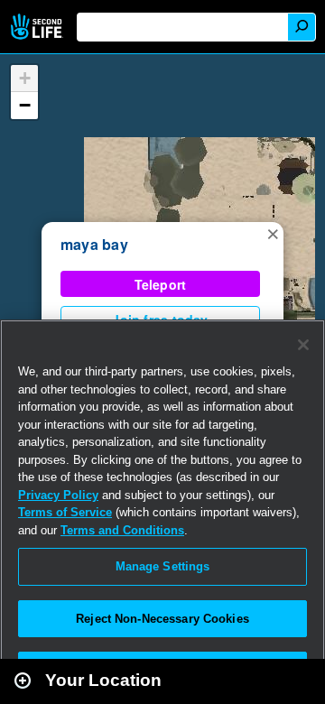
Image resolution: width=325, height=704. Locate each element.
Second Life (38, 27)
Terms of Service (65, 512)
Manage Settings (163, 566)
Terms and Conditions (122, 530)
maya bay (94, 244)
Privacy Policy (58, 495)
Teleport (161, 284)
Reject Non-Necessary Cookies (162, 618)
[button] (272, 233)
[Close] (303, 345)
